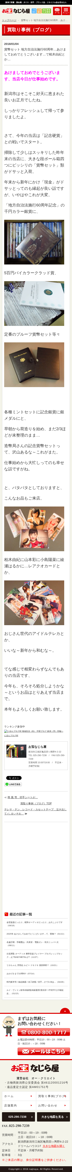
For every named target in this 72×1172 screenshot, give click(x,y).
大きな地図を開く (54, 1146)
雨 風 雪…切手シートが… (23, 797)
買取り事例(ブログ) (52, 1096)
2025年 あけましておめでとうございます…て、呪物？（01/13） (36, 934)
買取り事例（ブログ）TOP (36, 803)
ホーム (9, 1096)
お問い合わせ (47, 1105)
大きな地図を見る (52, 1116)
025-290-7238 (17, 1116)
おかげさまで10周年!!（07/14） (21, 973)
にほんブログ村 (11, 735)
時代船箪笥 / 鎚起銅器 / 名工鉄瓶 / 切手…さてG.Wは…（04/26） (36, 982)
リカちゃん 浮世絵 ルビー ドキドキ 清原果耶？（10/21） (32, 965)
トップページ (9, 20)
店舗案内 (10, 1105)
